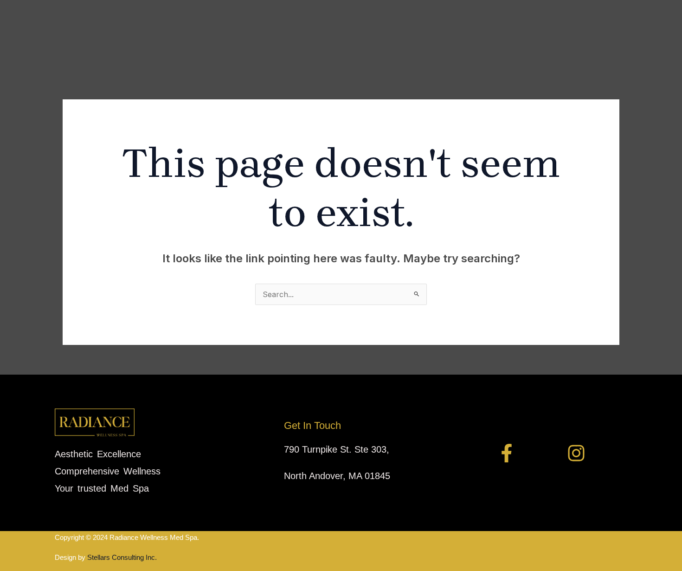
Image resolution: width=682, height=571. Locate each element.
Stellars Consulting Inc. (121, 557)
